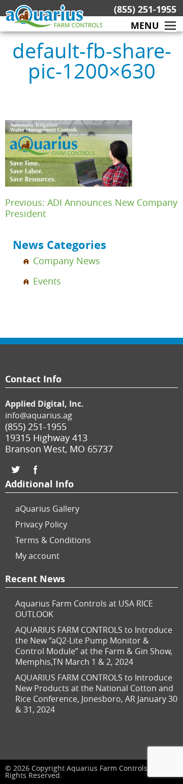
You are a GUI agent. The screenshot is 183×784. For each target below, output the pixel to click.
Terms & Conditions (53, 540)
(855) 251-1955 (145, 9)
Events (47, 281)
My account (37, 555)
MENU (145, 26)
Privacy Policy (41, 524)
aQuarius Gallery (47, 508)
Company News (66, 261)
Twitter (15, 469)
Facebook (35, 469)
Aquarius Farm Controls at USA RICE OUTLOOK (84, 609)
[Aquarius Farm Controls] (11, 17)
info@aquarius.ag (38, 415)
